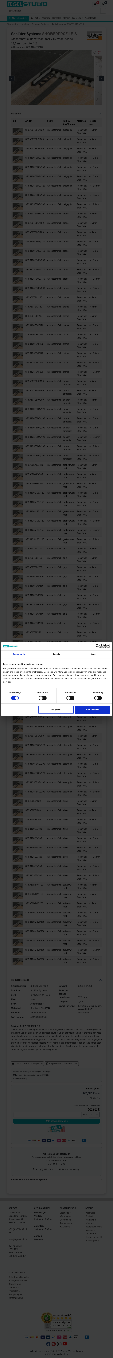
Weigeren (55, 709)
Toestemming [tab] (19, 654)
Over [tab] (93, 654)
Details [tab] (56, 654)
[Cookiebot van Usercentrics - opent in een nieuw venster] (98, 646)
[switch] (43, 698)
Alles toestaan (92, 709)
